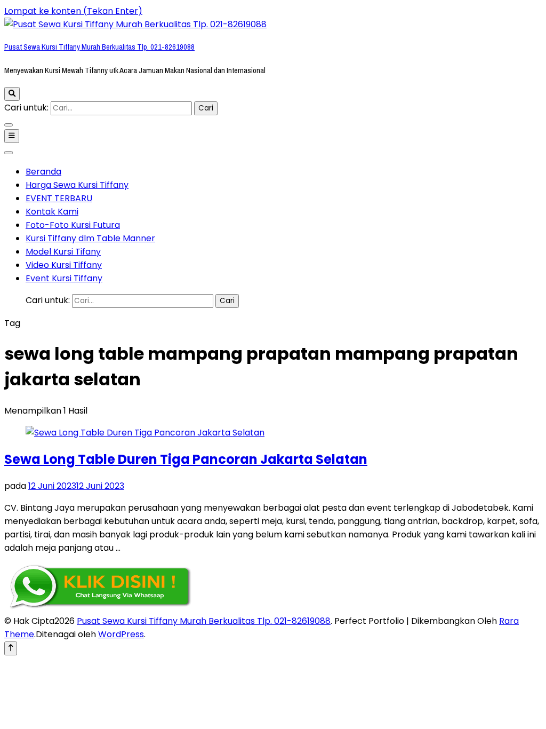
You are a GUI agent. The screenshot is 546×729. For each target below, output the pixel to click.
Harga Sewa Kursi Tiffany (77, 185)
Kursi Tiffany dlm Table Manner (90, 238)
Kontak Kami (52, 211)
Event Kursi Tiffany (64, 278)
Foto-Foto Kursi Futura (73, 225)
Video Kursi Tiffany (64, 265)
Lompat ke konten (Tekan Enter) (73, 11)
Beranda (43, 171)
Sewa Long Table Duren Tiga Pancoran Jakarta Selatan (185, 459)
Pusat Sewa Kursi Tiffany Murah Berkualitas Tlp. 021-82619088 (99, 46)
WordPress (121, 634)
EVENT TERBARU (59, 198)
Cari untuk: (26, 107)
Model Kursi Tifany (63, 251)
